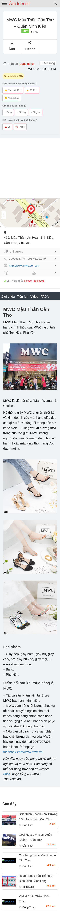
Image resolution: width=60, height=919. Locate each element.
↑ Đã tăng (21, 112)
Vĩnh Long (28, 886)
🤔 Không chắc (11, 98)
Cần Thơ (27, 825)
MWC (7, 774)
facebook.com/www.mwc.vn (23, 752)
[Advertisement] (30, 168)
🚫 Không (19, 127)
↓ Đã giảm (35, 112)
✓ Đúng (8, 112)
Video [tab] (34, 296)
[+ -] (30, 213)
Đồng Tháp (28, 907)
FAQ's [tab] (45, 296)
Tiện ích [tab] (22, 296)
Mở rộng (49, 63)
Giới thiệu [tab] (8, 296)
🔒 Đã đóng (31, 90)
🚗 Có (7, 127)
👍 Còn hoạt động (12, 90)
